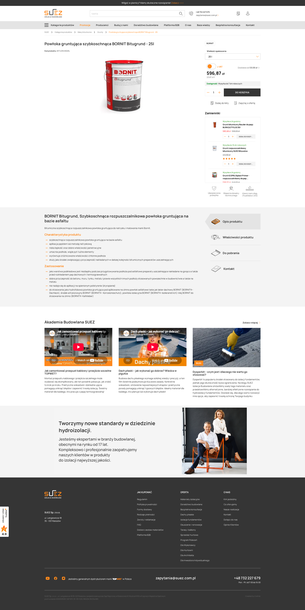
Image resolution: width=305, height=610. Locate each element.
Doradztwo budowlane (191, 504)
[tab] (235, 221)
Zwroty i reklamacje (146, 519)
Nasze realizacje (231, 509)
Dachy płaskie (187, 514)
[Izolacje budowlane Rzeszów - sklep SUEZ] (53, 13)
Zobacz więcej (250, 322)
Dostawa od (248, 67)
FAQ (139, 524)
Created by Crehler (253, 596)
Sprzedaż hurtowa (189, 534)
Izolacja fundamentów (191, 519)
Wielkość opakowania (216, 51)
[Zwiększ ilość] (219, 92)
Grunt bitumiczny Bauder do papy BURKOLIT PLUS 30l (238, 126)
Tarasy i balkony (188, 529)
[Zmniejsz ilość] (208, 92)
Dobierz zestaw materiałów (150, 529)
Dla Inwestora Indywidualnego (195, 560)
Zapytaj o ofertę (246, 103)
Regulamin (142, 499)
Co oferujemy (230, 504)
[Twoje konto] (248, 14)
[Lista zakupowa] (238, 14)
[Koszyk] (257, 14)
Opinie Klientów (231, 524)
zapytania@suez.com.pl (176, 578)
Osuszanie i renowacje (191, 524)
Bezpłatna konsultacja (191, 509)
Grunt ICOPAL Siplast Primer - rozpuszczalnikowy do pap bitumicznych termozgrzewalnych (238, 177)
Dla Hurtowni (186, 550)
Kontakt (227, 514)
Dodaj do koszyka (246, 137)
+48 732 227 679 (203, 12)
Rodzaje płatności (146, 514)
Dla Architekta (187, 555)
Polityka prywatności (147, 504)
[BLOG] (227, 347)
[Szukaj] (181, 13)
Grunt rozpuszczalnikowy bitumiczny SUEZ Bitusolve (235, 149)
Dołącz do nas (230, 519)
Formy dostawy (144, 509)
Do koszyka (242, 92)
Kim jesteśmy (230, 499)
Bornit (210, 43)
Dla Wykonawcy (187, 545)
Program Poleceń (188, 540)
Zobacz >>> (177, 2)
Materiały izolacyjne (190, 499)
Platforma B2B (144, 534)
